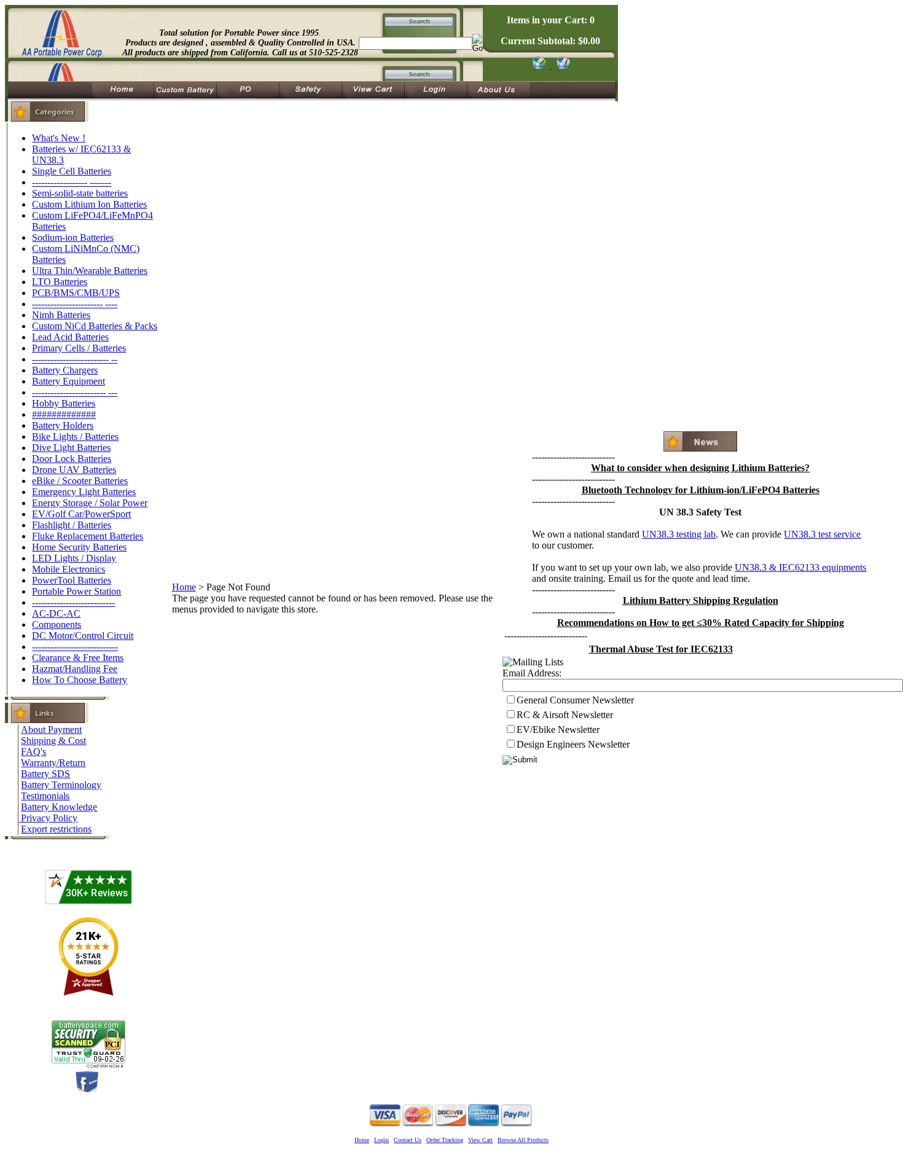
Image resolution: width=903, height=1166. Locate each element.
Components (56, 624)
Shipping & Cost (53, 740)
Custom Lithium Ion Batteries (89, 204)
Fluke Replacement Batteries (87, 536)
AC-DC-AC (56, 613)
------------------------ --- (74, 392)
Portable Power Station (76, 591)
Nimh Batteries (61, 315)
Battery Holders (62, 425)
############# (64, 414)
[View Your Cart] (561, 65)
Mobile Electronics (68, 569)
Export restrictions (56, 829)
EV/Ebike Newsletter (558, 729)
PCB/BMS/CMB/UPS (76, 293)
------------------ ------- (71, 182)
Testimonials (45, 796)
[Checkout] (538, 65)
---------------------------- (75, 646)
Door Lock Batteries (71, 458)
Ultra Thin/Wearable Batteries (89, 270)
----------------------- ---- (74, 304)
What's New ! (58, 138)
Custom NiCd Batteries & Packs (94, 326)
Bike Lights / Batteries (75, 436)
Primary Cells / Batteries (79, 348)
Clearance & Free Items (77, 657)
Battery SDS (45, 774)
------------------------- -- (74, 359)
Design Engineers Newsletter (573, 744)
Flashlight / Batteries (71, 525)
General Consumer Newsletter (575, 700)
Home (184, 587)
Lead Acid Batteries (70, 337)
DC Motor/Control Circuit (82, 635)
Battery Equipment (68, 381)
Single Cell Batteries (71, 171)
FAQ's (33, 751)
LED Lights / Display (74, 558)
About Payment (51, 729)
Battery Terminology (61, 785)
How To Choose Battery (79, 680)
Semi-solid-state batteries (80, 193)
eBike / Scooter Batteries (80, 480)
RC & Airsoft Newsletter (565, 715)
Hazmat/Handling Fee (74, 668)
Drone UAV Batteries (74, 469)
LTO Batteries (59, 281)
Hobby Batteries (63, 403)
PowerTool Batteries (71, 580)
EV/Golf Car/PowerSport (81, 514)
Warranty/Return (53, 762)
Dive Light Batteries (71, 447)
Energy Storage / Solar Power (89, 503)
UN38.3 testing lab (679, 534)
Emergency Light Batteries (84, 492)
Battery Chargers (65, 370)
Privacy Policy (49, 818)
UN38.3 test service (822, 534)
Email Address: (531, 673)
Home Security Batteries (79, 547)
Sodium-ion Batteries (73, 237)
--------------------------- (73, 602)
